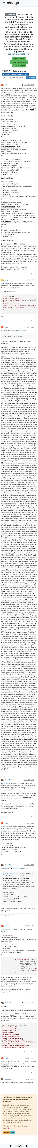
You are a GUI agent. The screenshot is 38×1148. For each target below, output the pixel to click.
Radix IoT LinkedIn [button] (19, 66)
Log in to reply (31, 77)
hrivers (7, 85)
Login (12, 1132)
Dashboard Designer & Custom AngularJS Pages (16, 74)
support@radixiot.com (18, 54)
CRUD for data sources (18, 331)
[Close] (34, 1097)
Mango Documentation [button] (19, 62)
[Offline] (3, 780)
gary (6, 280)
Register (6, 1132)
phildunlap (8, 1002)
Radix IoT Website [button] (19, 58)
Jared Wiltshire (9, 780)
